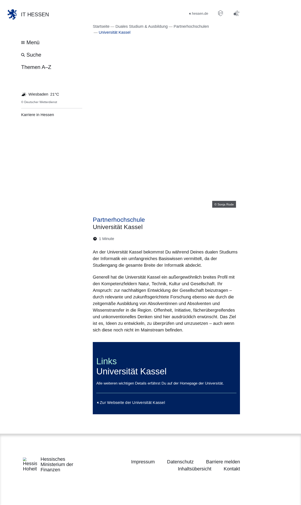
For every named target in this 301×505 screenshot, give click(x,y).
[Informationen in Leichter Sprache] (220, 13)
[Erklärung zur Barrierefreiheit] (236, 13)
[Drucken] (155, 239)
